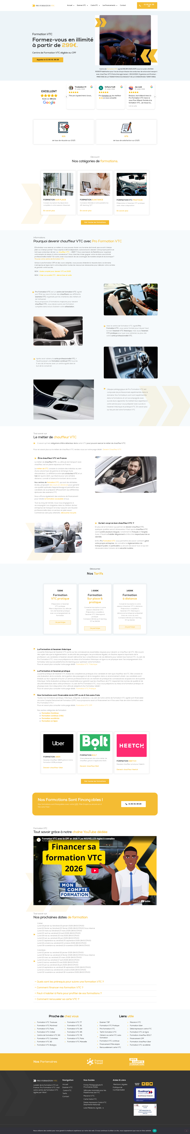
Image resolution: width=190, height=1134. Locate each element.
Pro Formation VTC (107, 241)
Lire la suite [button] (133, 106)
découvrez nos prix (68, 513)
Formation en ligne (50, 721)
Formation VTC (112, 69)
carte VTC (82, 443)
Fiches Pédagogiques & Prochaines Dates (93, 1086)
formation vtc (106, 96)
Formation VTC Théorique (86, 664)
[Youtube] (151, 1084)
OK (155, 1130)
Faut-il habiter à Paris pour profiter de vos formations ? (69, 993)
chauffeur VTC (64, 252)
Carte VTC (94, 5)
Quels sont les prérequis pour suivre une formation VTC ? (70, 982)
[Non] (186, 1131)
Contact (123, 5)
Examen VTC (81, 5)
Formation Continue (50, 713)
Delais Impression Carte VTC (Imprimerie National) (95, 1104)
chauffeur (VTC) (106, 74)
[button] (154, 96)
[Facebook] (143, 1084)
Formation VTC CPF (84, 705)
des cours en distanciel (59, 485)
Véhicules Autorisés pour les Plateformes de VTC (95, 1092)
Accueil (69, 5)
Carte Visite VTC (90, 1099)
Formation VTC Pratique (86, 689)
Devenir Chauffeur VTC (112, 449)
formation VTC (53, 482)
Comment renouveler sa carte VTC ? (58, 999)
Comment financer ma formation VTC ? (60, 987)
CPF (76, 804)
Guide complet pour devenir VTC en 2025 (55, 271)
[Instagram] (147, 1084)
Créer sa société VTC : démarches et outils (55, 275)
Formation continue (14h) (53, 716)
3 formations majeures (58, 302)
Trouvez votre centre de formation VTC (49, 259)
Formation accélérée (50, 718)
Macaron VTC (89, 1096)
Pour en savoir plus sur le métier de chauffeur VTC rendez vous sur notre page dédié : (68, 449)
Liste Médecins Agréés (92, 1108)
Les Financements (109, 5)
